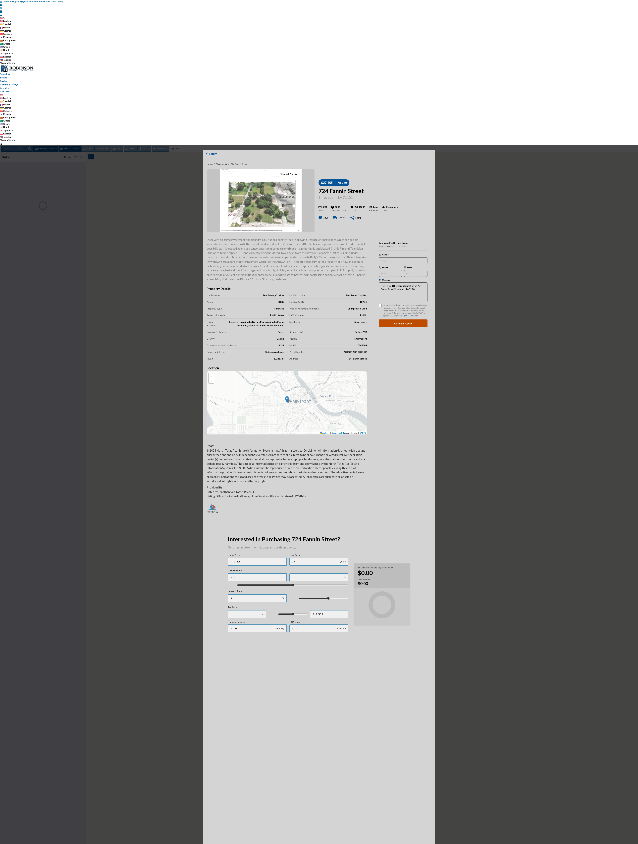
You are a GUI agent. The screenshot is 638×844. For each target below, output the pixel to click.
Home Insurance (236, 622)
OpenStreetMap (338, 433)
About (3, 88)
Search (3, 74)
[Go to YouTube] (1, 14)
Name (385, 254)
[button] (287, 399)
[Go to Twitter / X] (1, 11)
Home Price (234, 555)
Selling (3, 77)
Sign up (4, 63)
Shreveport (221, 164)
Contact (4, 91)
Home (210, 164)
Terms (406, 315)
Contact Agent (403, 323)
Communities (7, 84)
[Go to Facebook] (1, 4)
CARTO (363, 433)
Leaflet (325, 433)
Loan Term (294, 555)
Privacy (413, 315)
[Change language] (2, 18)
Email (410, 267)
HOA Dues (294, 622)
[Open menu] (1, 143)
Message (386, 280)
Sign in (11, 63)
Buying (3, 81)
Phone (386, 267)
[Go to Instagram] (1, 8)
